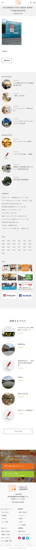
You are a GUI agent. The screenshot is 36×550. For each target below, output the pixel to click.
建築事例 (20, 509)
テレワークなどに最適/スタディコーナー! (14, 219)
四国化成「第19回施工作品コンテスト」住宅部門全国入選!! (23, 167)
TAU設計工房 (18, 2)
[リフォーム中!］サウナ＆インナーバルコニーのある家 (23, 121)
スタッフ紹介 (5, 521)
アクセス (4, 518)
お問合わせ (34, 2)
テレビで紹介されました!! (9, 200)
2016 (24, 244)
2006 (13, 250)
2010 (24, 247)
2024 (13, 241)
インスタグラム (19, 538)
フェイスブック (23, 538)
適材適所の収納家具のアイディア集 (12, 206)
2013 (8, 247)
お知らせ (4, 197)
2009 (29, 247)
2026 (3, 241)
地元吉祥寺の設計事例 (8, 222)
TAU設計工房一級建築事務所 (23, 488)
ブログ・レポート (5, 537)
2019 (8, 244)
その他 (20, 521)
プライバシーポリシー (24, 534)
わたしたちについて (6, 509)
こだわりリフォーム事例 (9, 228)
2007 (8, 250)
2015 (29, 244)
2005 (19, 250)
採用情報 (20, 528)
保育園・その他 (6, 534)
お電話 (31, 2)
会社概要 (4, 515)
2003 (29, 250)
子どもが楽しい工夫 (8, 213)
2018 (13, 244)
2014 (3, 247)
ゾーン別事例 (22, 525)
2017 (19, 244)
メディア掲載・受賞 (6, 541)
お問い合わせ (21, 531)
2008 (3, 250)
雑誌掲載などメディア (18, 197)
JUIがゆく (25, 200)
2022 (24, 241)
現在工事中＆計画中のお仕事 (10, 203)
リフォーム (22, 515)
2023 (19, 241)
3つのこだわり (5, 512)
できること (4, 528)
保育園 (20, 518)
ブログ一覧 (18, 431)
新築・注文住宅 (23, 512)
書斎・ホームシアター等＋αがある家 (13, 216)
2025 (8, 241)
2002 (3, 253)
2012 (13, 247)
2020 (3, 244)
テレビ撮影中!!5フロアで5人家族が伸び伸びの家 (23, 83)
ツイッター (27, 538)
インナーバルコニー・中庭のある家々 (23, 108)
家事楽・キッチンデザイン (10, 210)
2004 (24, 250)
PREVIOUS (7, 60)
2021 (29, 241)
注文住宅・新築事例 (8, 225)
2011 (19, 247)
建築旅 (23, 228)
